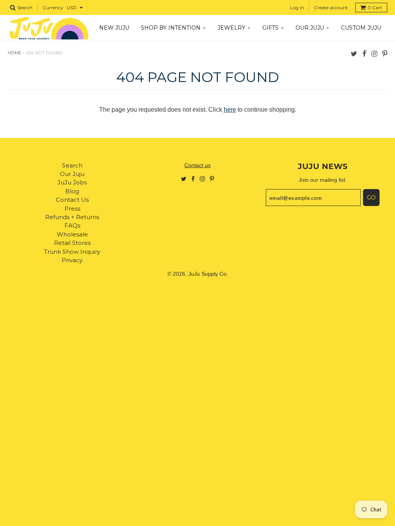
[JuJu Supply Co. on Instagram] (374, 53)
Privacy (72, 260)
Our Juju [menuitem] (309, 27)
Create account (331, 7)
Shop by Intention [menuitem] (171, 27)
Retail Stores (72, 242)
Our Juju (72, 174)
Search (72, 165)
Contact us (197, 165)
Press (72, 208)
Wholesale (72, 234)
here (230, 109)
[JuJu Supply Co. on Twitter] (354, 53)
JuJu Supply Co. (208, 274)
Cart (375, 7)
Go (371, 197)
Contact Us (72, 199)
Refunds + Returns (72, 217)
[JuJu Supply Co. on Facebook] (364, 53)
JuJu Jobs (72, 182)
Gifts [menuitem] (270, 27)
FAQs (72, 225)
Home (14, 52)
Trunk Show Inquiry (72, 251)
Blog (72, 191)
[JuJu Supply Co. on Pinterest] (384, 53)
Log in (297, 7)
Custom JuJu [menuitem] (361, 27)
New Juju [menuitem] (114, 27)
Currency (52, 7)
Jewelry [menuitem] (231, 27)
